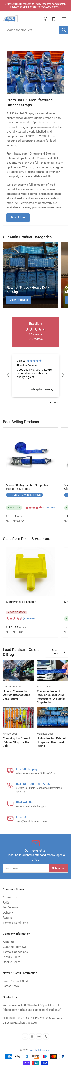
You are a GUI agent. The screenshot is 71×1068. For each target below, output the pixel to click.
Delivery (8, 912)
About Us (9, 942)
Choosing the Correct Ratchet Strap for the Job (16, 742)
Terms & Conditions (15, 922)
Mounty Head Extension (21, 602)
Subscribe (58, 868)
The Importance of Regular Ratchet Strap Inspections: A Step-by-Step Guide (51, 697)
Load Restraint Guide (16, 981)
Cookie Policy (11, 962)
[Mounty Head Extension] (30, 571)
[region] (35, 375)
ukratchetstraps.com (40, 1050)
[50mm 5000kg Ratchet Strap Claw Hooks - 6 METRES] (30, 455)
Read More (18, 217)
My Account (10, 907)
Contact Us (10, 897)
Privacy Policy (11, 957)
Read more (55, 652)
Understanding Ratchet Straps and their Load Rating (51, 742)
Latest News (11, 986)
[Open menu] (64, 19)
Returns (7, 917)
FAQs (6, 902)
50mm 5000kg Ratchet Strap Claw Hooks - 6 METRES (27, 487)
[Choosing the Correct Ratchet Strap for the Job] (18, 717)
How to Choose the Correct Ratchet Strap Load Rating (16, 695)
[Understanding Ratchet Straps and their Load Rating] (52, 717)
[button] (7, 375)
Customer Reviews (15, 947)
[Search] (64, 30)
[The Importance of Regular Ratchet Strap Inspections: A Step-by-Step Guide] (52, 670)
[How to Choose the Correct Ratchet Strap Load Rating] (18, 670)
